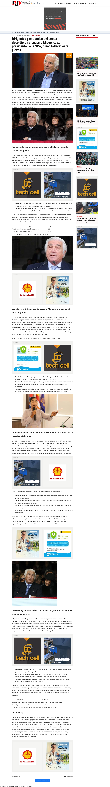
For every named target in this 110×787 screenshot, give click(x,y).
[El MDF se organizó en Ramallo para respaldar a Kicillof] (87, 110)
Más (96, 3)
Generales (91, 3)
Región (86, 3)
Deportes (74, 3)
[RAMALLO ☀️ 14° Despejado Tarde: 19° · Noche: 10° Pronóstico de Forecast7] (87, 46)
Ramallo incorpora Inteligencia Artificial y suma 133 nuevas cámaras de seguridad (86, 220)
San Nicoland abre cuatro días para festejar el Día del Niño (86, 74)
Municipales (81, 3)
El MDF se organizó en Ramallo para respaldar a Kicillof (86, 122)
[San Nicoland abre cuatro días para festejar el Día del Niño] (87, 63)
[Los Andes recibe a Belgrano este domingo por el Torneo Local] (87, 158)
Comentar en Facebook (42, 780)
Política (62, 3)
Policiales (68, 3)
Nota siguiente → (68, 776)
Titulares (56, 3)
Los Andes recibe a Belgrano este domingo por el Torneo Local (86, 170)
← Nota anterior (16, 776)
